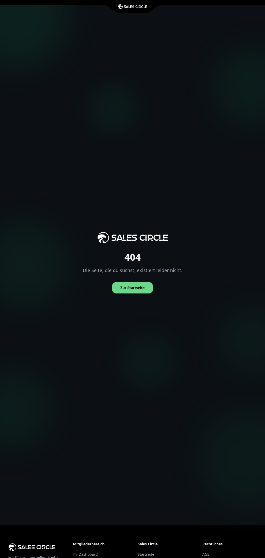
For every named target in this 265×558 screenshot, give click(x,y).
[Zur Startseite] (132, 6)
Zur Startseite (132, 287)
